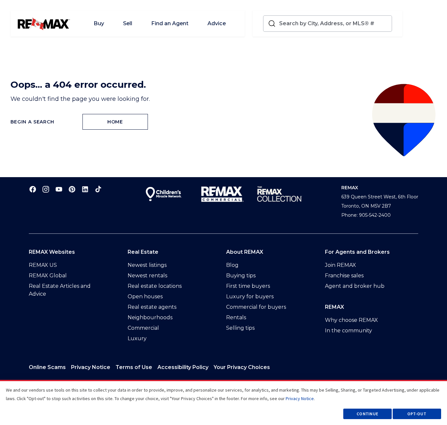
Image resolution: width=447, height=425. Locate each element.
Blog (232, 265)
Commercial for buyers (256, 307)
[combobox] (334, 23)
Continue (367, 413)
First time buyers (248, 286)
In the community (348, 330)
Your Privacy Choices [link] (242, 367)
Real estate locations (155, 286)
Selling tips (240, 328)
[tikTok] (98, 189)
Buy (99, 23)
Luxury (137, 338)
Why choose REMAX (351, 320)
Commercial (143, 328)
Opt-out (416, 413)
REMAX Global (48, 275)
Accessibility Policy (182, 367)
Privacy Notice (90, 367)
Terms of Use (134, 367)
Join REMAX (340, 265)
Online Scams (47, 367)
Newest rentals (147, 275)
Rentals (236, 317)
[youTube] (59, 189)
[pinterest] (72, 189)
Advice (216, 23)
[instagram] (46, 189)
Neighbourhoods (150, 317)
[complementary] (242, 367)
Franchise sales (344, 275)
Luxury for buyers (250, 296)
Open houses (145, 296)
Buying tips (241, 275)
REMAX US (43, 265)
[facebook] (33, 189)
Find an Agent (169, 23)
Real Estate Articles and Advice (60, 290)
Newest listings (147, 265)
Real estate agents (152, 307)
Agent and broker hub (354, 286)
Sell (127, 23)
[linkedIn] (85, 189)
